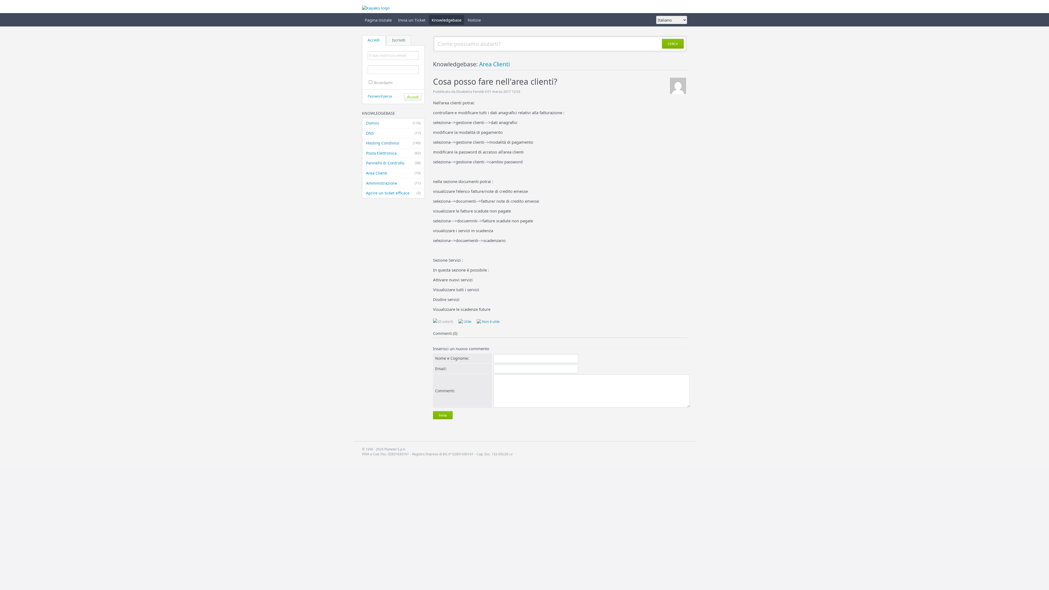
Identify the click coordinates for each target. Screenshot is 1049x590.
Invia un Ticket (411, 20)
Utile (467, 321)
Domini (393, 123)
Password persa (380, 96)
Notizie (474, 20)
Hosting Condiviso (393, 143)
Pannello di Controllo (393, 163)
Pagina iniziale (378, 20)
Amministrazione (393, 183)
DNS (393, 133)
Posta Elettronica (393, 153)
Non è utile (490, 321)
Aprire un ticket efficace (393, 193)
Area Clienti (393, 173)
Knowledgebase (446, 20)
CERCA (673, 44)
